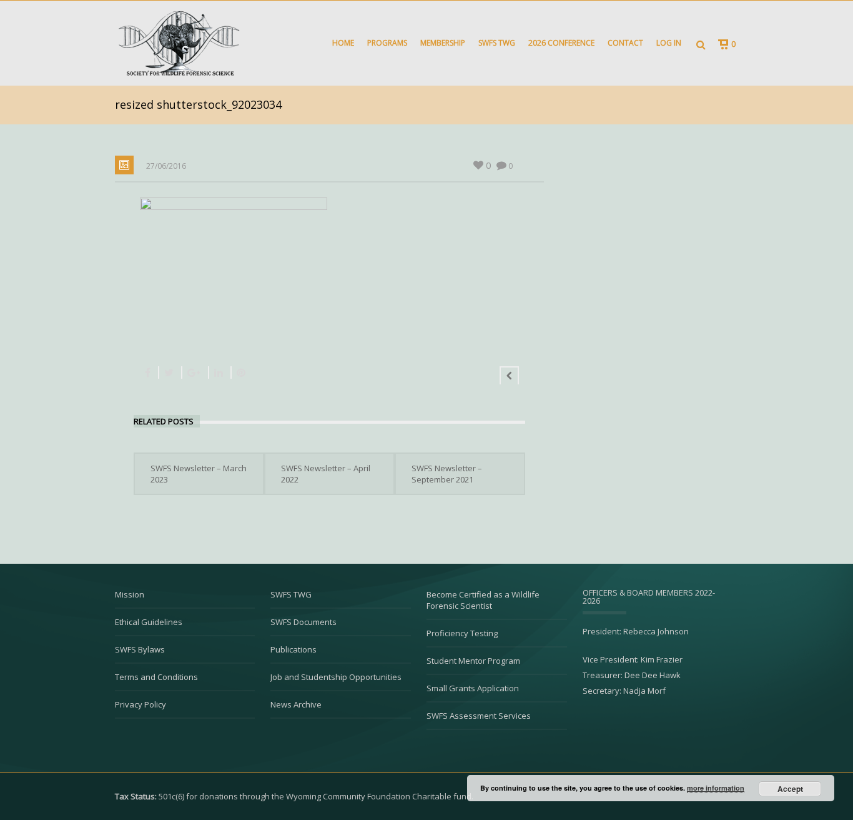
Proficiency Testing (462, 633)
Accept (790, 788)
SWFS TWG (496, 43)
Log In (668, 43)
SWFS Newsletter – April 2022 (325, 473)
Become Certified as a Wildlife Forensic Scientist (483, 600)
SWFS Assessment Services (478, 715)
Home (343, 43)
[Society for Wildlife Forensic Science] (177, 43)
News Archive (296, 704)
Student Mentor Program (473, 660)
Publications (293, 649)
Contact (625, 43)
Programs (387, 43)
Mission (129, 594)
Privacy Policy (140, 704)
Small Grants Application (472, 688)
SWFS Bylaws (140, 649)
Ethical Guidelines (148, 622)
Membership (442, 43)
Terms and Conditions (156, 676)
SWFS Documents (303, 622)
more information (715, 787)
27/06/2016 (166, 166)
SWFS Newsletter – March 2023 (198, 473)
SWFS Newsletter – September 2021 (447, 473)
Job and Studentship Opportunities (336, 676)
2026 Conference (561, 43)
